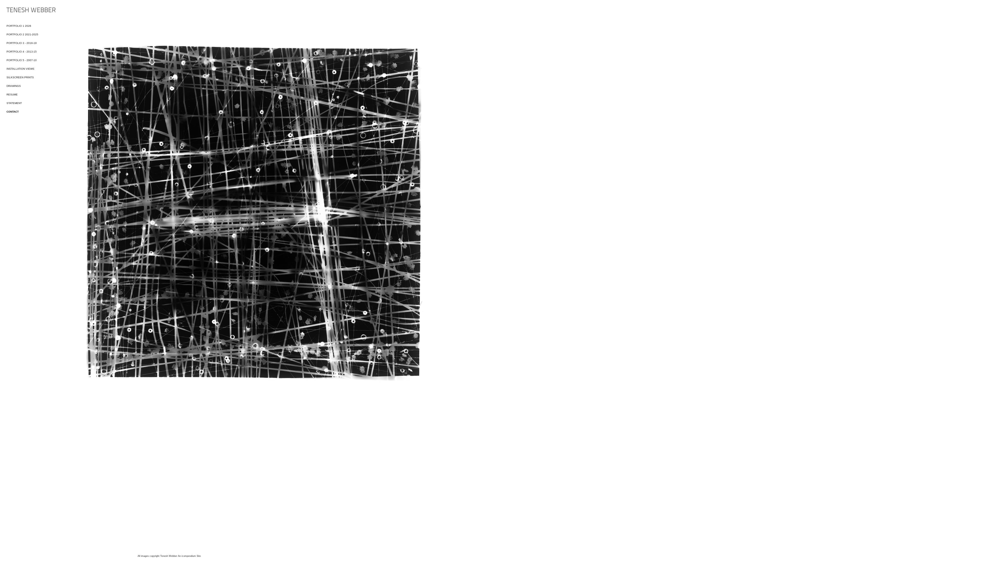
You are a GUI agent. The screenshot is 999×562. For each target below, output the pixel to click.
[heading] (20, 11)
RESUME (12, 94)
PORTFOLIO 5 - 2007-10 (22, 60)
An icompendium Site (189, 556)
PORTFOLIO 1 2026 (19, 25)
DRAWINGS (14, 86)
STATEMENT (14, 103)
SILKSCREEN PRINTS (20, 77)
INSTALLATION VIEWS (20, 68)
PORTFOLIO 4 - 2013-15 (22, 51)
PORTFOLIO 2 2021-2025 (22, 34)
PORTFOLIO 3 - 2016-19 (22, 43)
